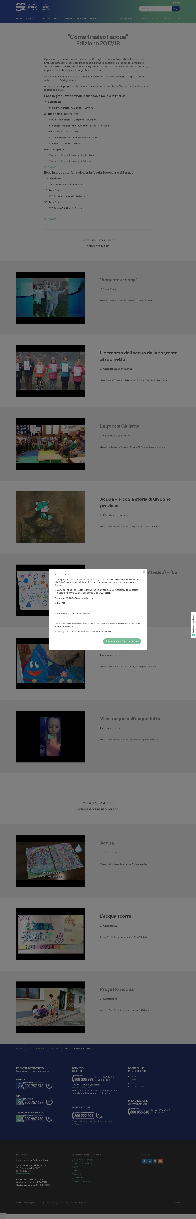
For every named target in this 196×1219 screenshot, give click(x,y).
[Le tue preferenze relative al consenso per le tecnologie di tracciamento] (193, 625)
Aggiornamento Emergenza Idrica (122, 641)
